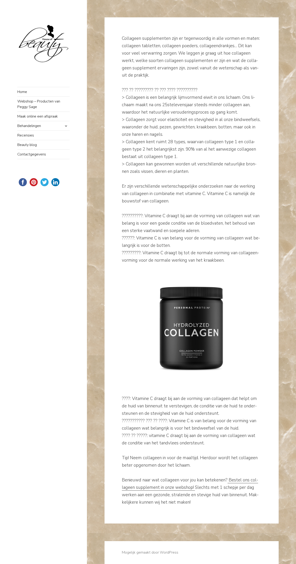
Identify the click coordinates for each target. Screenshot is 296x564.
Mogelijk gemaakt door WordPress (150, 552)
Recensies (25, 135)
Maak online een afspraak (37, 116)
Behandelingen (29, 125)
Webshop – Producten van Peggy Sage (38, 104)
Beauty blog (27, 144)
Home (22, 91)
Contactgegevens (31, 154)
